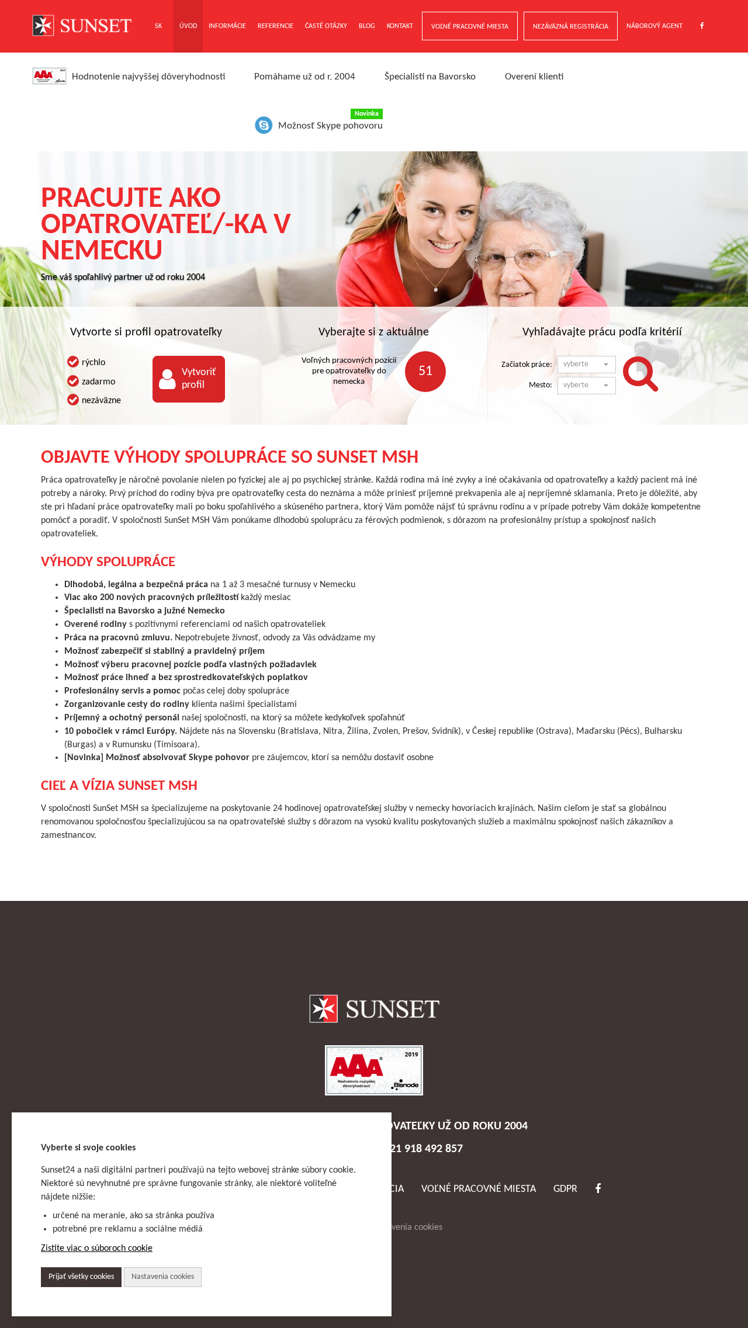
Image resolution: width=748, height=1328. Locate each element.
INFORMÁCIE (227, 26)
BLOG (367, 26)
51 (425, 372)
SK (158, 26)
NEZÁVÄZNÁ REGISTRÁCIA (570, 26)
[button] (586, 364)
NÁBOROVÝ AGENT (654, 26)
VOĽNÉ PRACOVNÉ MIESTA (469, 26)
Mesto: (540, 385)
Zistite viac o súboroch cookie (97, 1248)
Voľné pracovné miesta (478, 1189)
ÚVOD (188, 26)
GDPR (565, 1189)
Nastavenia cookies (406, 1227)
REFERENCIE (275, 26)
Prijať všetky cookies (81, 1276)
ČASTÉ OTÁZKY (326, 26)
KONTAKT (400, 26)
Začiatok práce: (526, 364)
